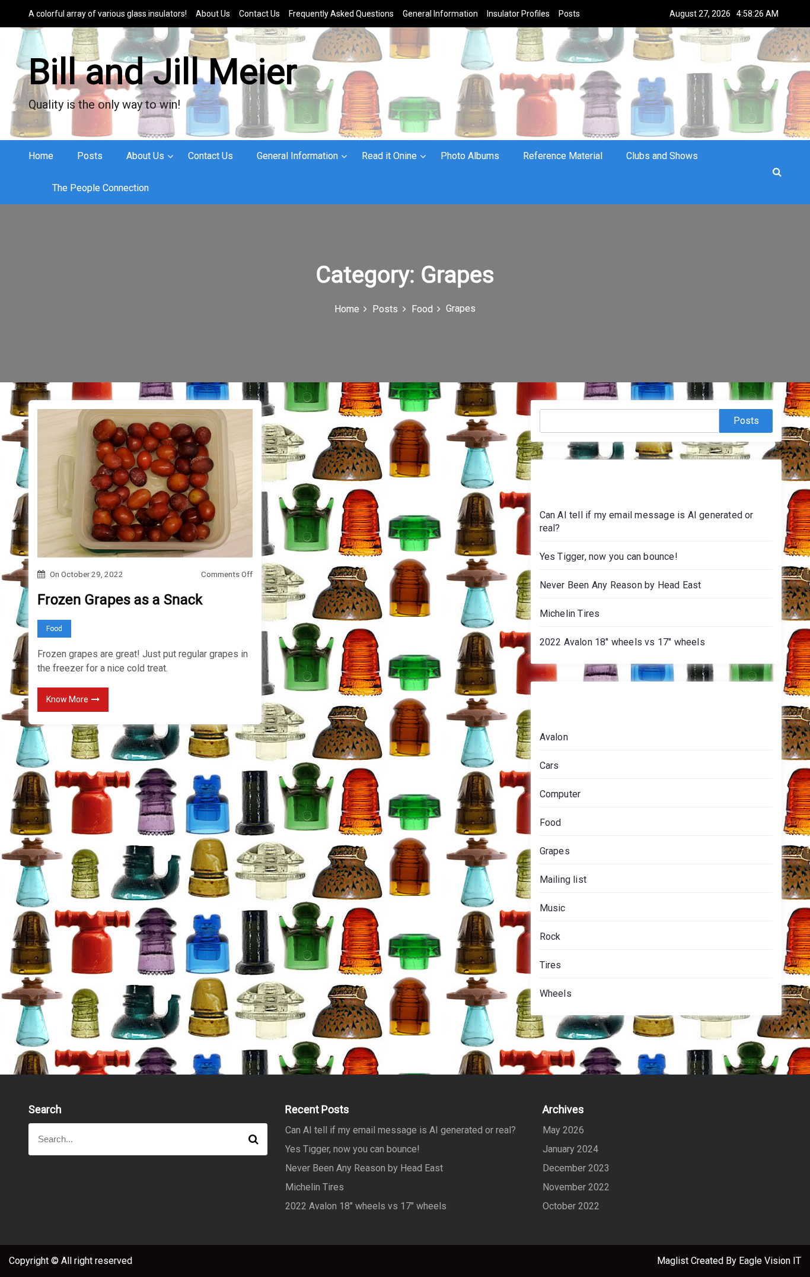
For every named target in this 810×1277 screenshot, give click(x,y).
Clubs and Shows (662, 155)
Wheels (556, 993)
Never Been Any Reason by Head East (620, 585)
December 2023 (576, 1168)
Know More (67, 699)
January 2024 (570, 1149)
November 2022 (576, 1187)
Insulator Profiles (518, 13)
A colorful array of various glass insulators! (107, 13)
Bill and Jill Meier (162, 71)
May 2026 (563, 1130)
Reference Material (562, 155)
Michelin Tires (570, 613)
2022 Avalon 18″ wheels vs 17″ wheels (622, 642)
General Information (440, 13)
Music (553, 908)
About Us (213, 13)
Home (40, 155)
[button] (777, 172)
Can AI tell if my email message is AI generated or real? (400, 1130)
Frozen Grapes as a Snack (120, 599)
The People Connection (100, 188)
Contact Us (259, 13)
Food (54, 629)
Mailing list (563, 879)
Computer (560, 794)
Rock (550, 936)
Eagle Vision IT (770, 1260)
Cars (549, 765)
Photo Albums (470, 155)
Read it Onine (389, 155)
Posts (569, 13)
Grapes (555, 851)
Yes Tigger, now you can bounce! (609, 556)
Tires (551, 965)
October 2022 (571, 1206)
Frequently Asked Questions (341, 13)
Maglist (674, 1260)
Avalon (554, 737)
